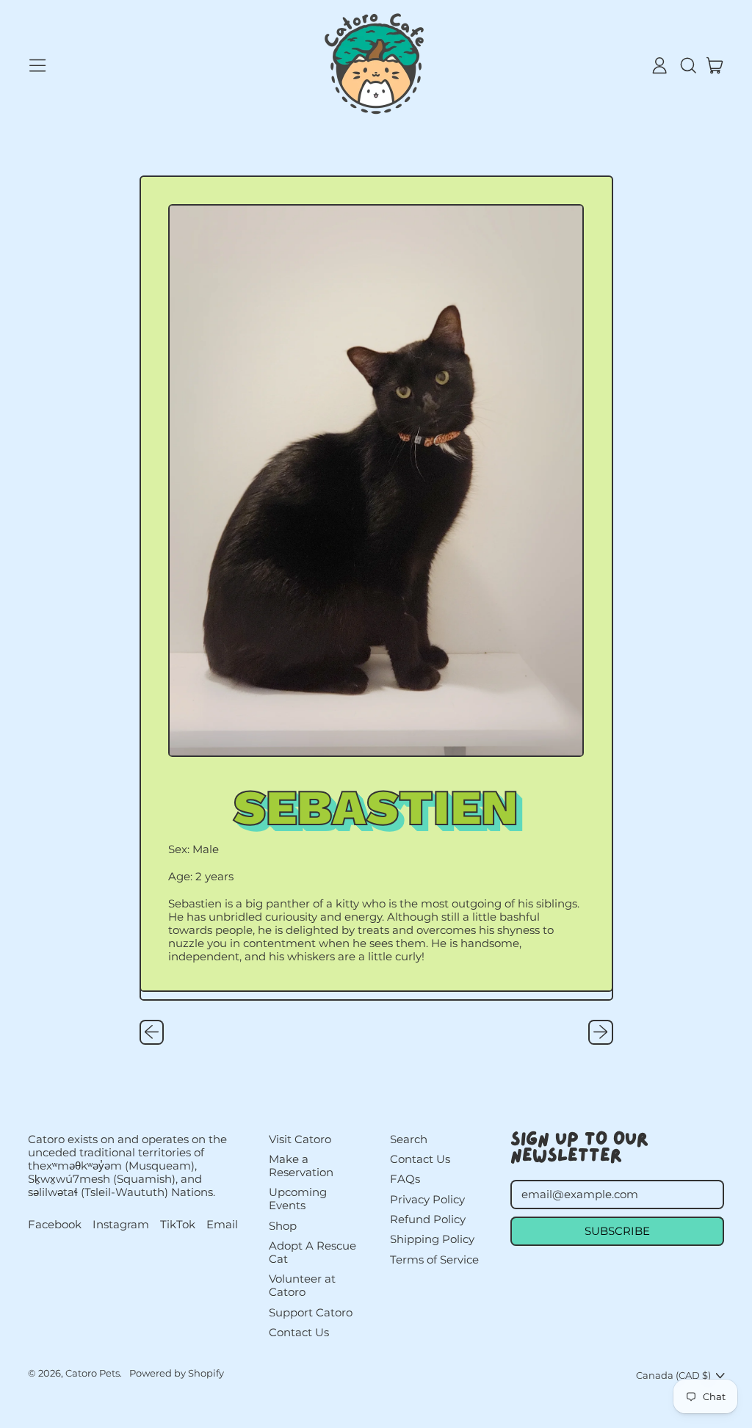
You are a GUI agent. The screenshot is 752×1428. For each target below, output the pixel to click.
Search (408, 1139)
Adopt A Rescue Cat (312, 1252)
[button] (687, 65)
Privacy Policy (427, 1199)
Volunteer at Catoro (302, 1285)
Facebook (55, 1224)
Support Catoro (310, 1312)
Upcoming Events (298, 1198)
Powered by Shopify (176, 1373)
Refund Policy (428, 1219)
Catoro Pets (92, 1373)
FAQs (405, 1179)
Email (222, 1224)
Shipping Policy (432, 1239)
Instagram (121, 1224)
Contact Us (299, 1332)
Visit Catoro (300, 1139)
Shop (283, 1226)
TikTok (177, 1224)
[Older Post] (152, 1032)
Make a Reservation (301, 1165)
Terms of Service (434, 1259)
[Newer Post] (600, 1032)
